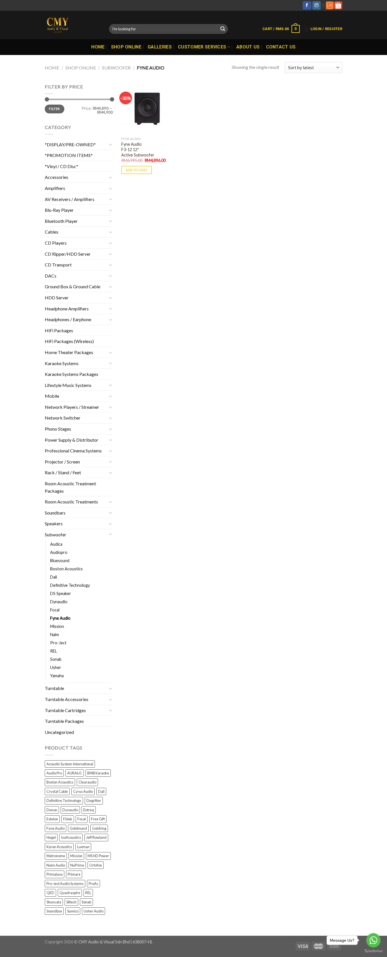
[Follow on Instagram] (316, 5)
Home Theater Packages (69, 352)
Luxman (83, 846)
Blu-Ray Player (59, 210)
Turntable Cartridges (65, 710)
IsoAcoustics (71, 837)
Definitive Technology (70, 585)
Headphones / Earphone (68, 319)
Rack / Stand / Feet (63, 472)
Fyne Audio (60, 618)
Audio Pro (54, 773)
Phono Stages (58, 428)
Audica (56, 544)
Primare (74, 874)
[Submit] (222, 29)
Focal (54, 609)
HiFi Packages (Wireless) (69, 341)
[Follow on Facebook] (307, 5)
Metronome (55, 856)
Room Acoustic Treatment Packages (70, 487)
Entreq (88, 810)
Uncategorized (59, 732)
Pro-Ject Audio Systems (65, 883)
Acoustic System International (69, 764)
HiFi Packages (59, 330)
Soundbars (55, 512)
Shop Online (126, 47)
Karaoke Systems (61, 363)
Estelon (52, 819)
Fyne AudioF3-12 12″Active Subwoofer (137, 149)
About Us (248, 47)
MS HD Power (98, 856)
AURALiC (74, 773)
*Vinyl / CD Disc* (61, 166)
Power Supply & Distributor (71, 439)
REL (53, 651)
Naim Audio (55, 865)
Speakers (54, 523)
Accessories (56, 177)
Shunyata (53, 902)
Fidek (67, 819)
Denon (51, 810)
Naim (54, 634)
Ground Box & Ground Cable (72, 286)
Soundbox (54, 911)
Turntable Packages (64, 721)
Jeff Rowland (96, 837)
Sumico (72, 911)
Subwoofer (116, 67)
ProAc (93, 883)
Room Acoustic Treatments (71, 501)
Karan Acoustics (59, 846)
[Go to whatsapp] (373, 940)
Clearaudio (87, 782)
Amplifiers (55, 188)
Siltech (71, 902)
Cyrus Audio (83, 791)
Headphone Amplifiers (67, 308)
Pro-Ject (58, 642)
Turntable (54, 688)
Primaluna (54, 874)
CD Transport (58, 264)
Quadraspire (69, 892)
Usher (55, 667)
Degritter (93, 800)
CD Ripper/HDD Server (68, 254)
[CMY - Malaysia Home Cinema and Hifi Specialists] (73, 25)
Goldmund (78, 828)
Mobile (52, 396)
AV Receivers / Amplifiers (69, 199)
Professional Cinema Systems (73, 450)
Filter (54, 109)
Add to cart (137, 170)
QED (50, 892)
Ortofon (95, 865)
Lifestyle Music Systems (68, 385)
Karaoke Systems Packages (71, 374)
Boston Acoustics (66, 568)
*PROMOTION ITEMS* (69, 155)
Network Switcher (62, 417)
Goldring (99, 828)
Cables (51, 231)
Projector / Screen (62, 461)
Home (98, 47)
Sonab (55, 659)
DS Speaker (60, 593)
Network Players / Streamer (72, 407)
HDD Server (57, 297)
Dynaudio (58, 601)
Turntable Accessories (66, 699)
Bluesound (59, 560)
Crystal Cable (57, 791)
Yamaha (57, 675)
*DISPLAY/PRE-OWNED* (70, 144)
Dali (53, 577)
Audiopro (58, 552)
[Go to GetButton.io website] (373, 951)
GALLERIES (160, 47)
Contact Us (281, 47)
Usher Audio (93, 911)
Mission (57, 626)
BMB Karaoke (98, 773)
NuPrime (77, 865)
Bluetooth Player (61, 221)
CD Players (56, 242)
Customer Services (202, 47)
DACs (50, 275)
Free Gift (98, 819)
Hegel (51, 837)
